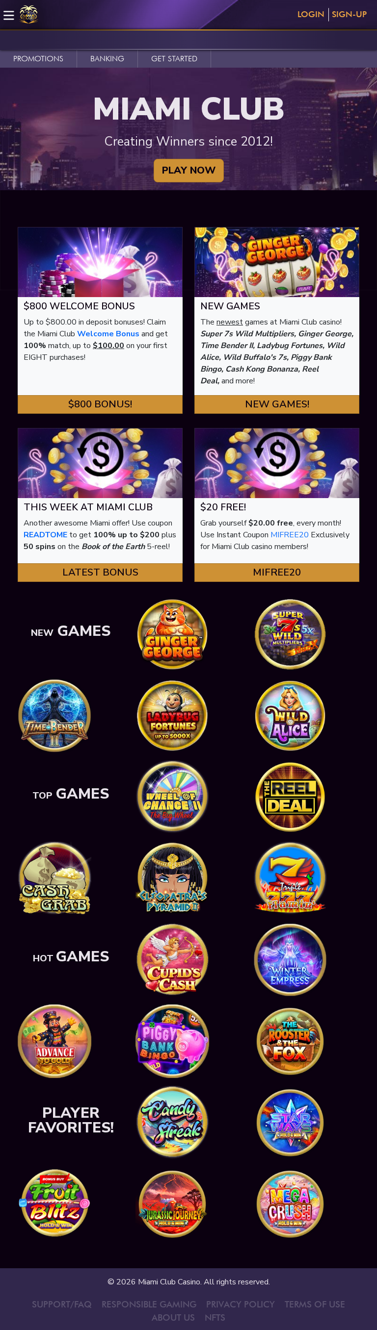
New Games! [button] (277, 404)
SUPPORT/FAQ (62, 1304)
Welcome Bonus (108, 333)
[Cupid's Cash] (172, 959)
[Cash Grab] (54, 878)
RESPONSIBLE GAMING (149, 1304)
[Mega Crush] (290, 1203)
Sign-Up (349, 14)
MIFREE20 (289, 534)
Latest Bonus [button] (100, 572)
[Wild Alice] (290, 715)
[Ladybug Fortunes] (172, 715)
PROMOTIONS (38, 58)
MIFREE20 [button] (277, 572)
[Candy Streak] (172, 1122)
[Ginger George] (172, 633)
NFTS (215, 1317)
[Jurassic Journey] (172, 1203)
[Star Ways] (290, 1122)
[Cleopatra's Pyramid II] (172, 878)
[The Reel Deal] (290, 796)
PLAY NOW (188, 170)
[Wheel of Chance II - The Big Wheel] (172, 796)
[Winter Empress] (290, 959)
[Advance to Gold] (54, 1040)
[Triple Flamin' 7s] (290, 878)
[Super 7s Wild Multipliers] (290, 633)
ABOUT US (173, 1317)
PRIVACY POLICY (240, 1304)
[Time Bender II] (54, 715)
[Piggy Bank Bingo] (172, 1040)
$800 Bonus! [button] (100, 404)
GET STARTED (174, 58)
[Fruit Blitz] (54, 1203)
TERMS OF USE (315, 1304)
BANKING (107, 58)
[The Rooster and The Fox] (290, 1040)
